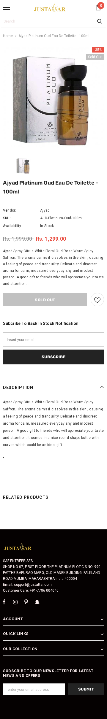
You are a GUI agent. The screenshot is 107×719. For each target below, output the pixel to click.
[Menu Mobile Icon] (6, 7)
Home (8, 36)
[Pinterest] (26, 601)
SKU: (7, 218)
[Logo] (50, 7)
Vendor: (9, 210)
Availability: (12, 226)
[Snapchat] (37, 601)
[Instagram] (15, 601)
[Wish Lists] (97, 299)
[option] (53, 97)
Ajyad (45, 210)
